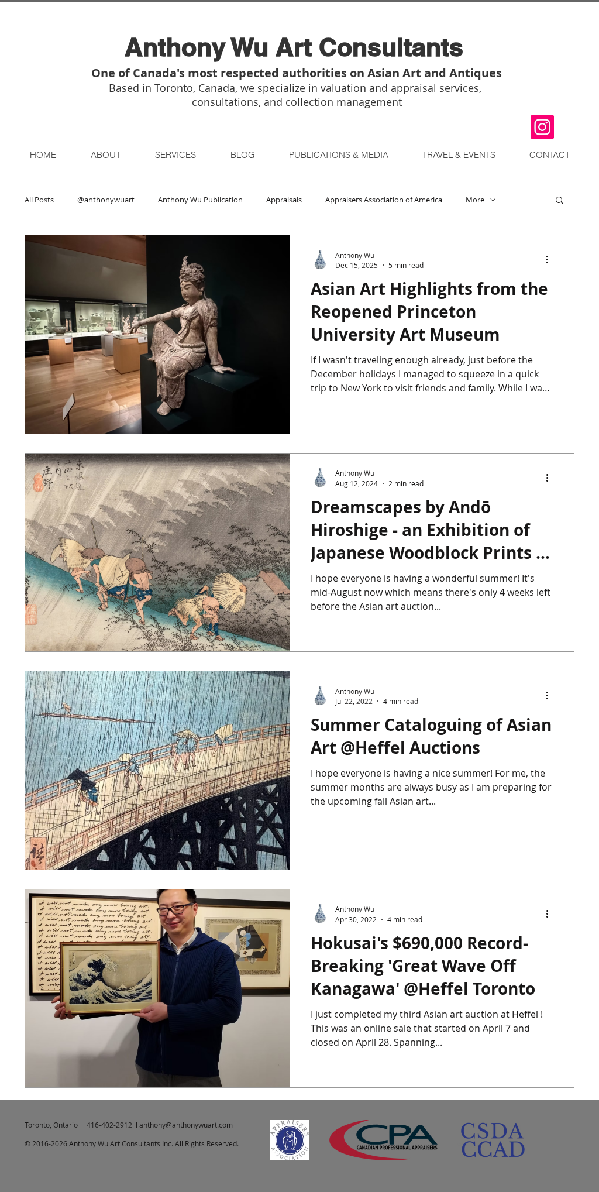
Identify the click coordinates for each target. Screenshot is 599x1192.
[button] (458, 155)
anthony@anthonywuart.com (186, 1124)
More (475, 199)
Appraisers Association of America (383, 199)
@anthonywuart (106, 199)
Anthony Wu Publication (200, 199)
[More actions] (551, 260)
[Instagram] (542, 127)
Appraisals (284, 199)
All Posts (39, 199)
